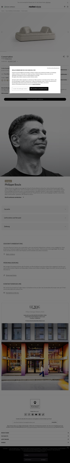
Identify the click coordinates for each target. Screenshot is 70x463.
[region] (35, 79)
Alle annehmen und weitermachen (38, 88)
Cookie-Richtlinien (36, 84)
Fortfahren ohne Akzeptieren (53, 68)
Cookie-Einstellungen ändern (20, 88)
